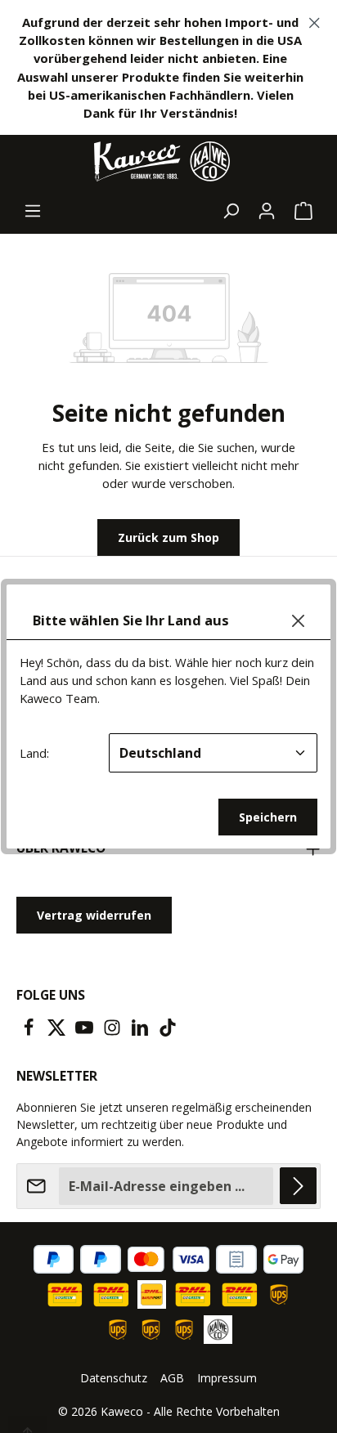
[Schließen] (298, 621)
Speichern (268, 817)
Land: (34, 753)
